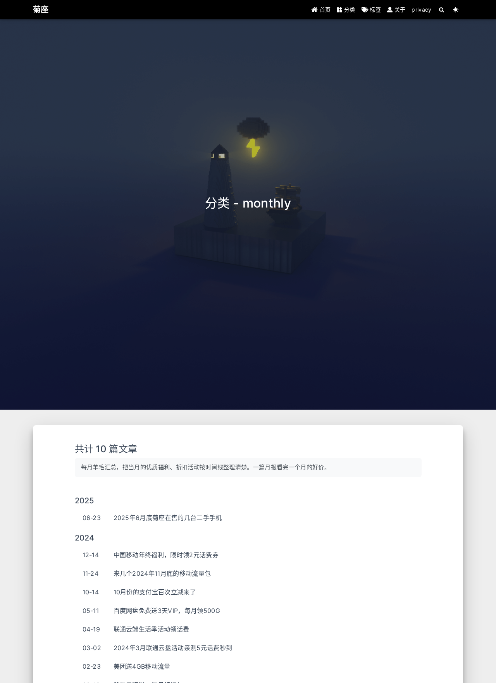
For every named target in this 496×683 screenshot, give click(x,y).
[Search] (442, 9)
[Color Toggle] (456, 9)
